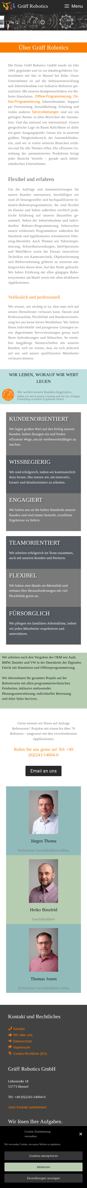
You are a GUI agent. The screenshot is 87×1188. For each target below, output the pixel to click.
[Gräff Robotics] (10, 6)
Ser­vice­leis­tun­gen (45, 112)
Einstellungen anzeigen (43, 1178)
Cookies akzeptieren (43, 1156)
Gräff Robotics (33, 6)
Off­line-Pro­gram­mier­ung (53, 96)
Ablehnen (43, 1167)
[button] (81, 1134)
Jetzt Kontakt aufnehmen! (27, 1107)
